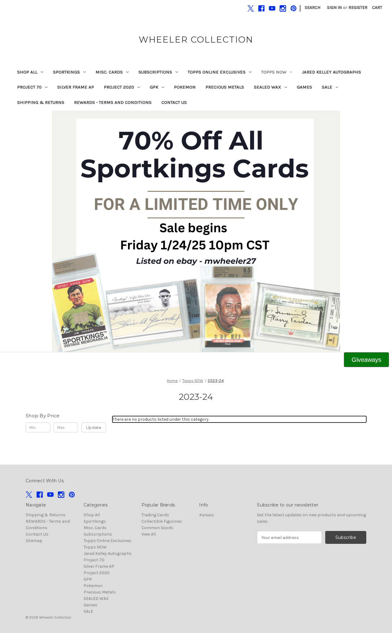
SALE (327, 87)
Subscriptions (155, 72)
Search (312, 7)
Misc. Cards (109, 72)
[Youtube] (272, 8)
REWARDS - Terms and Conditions (113, 102)
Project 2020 (119, 87)
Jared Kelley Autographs (331, 72)
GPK (154, 87)
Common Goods (157, 527)
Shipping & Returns (40, 102)
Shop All (27, 72)
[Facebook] (261, 8)
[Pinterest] (293, 8)
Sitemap (34, 540)
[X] (250, 8)
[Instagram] (283, 8)
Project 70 (29, 87)
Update (93, 427)
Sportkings (66, 72)
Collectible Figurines (161, 521)
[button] (196, 231)
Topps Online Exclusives (217, 72)
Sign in (334, 7)
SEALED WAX (267, 87)
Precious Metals (224, 87)
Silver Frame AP (75, 87)
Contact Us (174, 102)
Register (358, 7)
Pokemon (185, 87)
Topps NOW (273, 72)
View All (148, 534)
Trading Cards (155, 514)
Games (304, 87)
